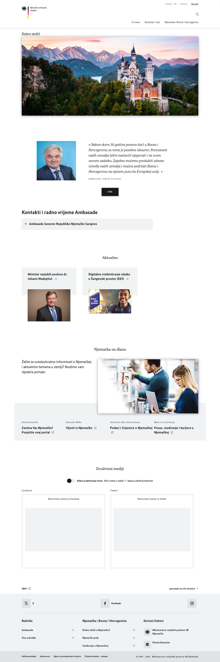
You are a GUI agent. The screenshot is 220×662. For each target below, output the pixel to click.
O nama (136, 22)
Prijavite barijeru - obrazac (96, 656)
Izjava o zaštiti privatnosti (140, 480)
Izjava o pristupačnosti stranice (67, 656)
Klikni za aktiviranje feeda (90, 480)
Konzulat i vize (152, 22)
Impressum (45, 656)
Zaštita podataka (29, 656)
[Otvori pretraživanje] (196, 13)
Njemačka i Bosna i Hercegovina (181, 22)
